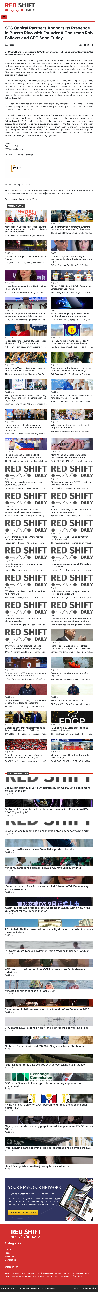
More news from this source (59, 193)
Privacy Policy (89, 1288)
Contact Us (10, 1259)
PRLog (23, 60)
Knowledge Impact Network (26, 135)
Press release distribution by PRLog (21, 199)
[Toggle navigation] (4, 17)
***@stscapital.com (14, 149)
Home (8, 1249)
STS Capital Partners (15, 115)
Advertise (9, 1256)
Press (7, 1253)
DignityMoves (50, 135)
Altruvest (9, 135)
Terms (76, 1288)
